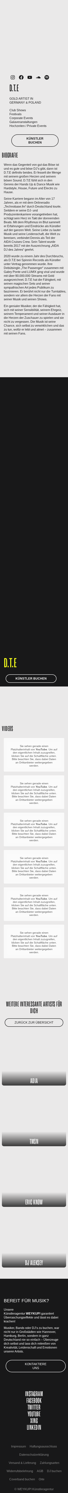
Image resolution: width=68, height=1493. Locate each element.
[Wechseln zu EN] (49, 1479)
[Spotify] (46, 77)
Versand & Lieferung (22, 1462)
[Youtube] (29, 77)
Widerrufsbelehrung (20, 1471)
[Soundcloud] (38, 77)
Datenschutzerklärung (34, 1454)
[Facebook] (21, 77)
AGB (40, 1471)
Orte (41, 1479)
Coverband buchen (22, 1479)
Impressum (18, 1446)
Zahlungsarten (49, 1462)
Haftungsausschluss (43, 1446)
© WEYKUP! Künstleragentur (34, 1489)
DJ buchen (54, 1471)
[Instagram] (12, 77)
